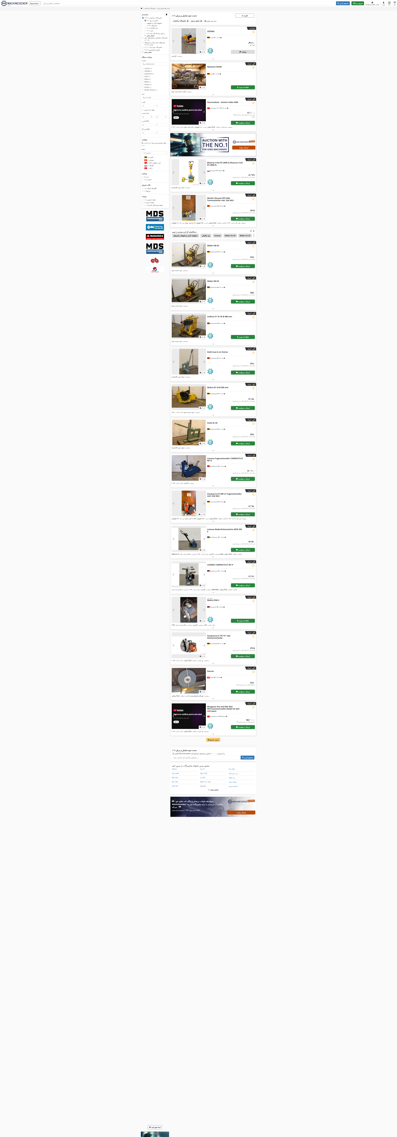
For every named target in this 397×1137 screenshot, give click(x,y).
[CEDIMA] (189, 41)
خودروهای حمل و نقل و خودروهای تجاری (154, 44)
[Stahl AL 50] (189, 432)
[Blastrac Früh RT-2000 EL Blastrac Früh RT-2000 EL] (189, 172)
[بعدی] (204, 41)
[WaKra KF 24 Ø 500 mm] (189, 397)
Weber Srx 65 (230, 235)
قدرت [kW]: (145, 121)
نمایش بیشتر (214, 790)
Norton (147, 87)
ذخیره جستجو (214, 740)
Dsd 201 (175, 786)
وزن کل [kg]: (146, 129)
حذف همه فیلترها (211, 21)
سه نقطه (232, 777)
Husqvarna (149, 74)
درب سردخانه (233, 773)
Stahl (147, 76)
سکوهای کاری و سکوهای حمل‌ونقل (154, 24)
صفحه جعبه (233, 782)
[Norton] (189, 680)
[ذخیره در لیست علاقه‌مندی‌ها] (253, 32)
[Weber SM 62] (189, 255)
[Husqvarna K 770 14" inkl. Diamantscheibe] (189, 645)
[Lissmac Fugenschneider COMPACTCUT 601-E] (189, 468)
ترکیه (149, 168)
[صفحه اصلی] (141, 8)
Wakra (147, 79)
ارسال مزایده (243, 147)
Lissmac (148, 68)
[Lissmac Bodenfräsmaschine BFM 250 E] (189, 539)
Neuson (148, 84)
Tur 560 (232, 769)
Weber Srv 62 (245, 235)
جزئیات (243, 52)
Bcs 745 (175, 782)
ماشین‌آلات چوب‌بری (153, 47)
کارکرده (147, 180)
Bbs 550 (175, 777)
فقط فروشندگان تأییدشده (153, 205)
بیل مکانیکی (152, 28)
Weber (147, 82)
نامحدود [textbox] (147, 153)
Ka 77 (202, 769)
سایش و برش (152, 20)
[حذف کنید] (187, 21)
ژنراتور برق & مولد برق (156, 33)
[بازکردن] (213, 58)
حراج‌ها (147, 191)
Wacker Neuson (150, 90)
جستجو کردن (343, 3)
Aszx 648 (175, 773)
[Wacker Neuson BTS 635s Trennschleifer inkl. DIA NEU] (189, 208)
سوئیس (150, 160)
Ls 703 (202, 777)
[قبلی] (173, 41)
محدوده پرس (233, 786)
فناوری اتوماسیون (152, 50)
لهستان (150, 165)
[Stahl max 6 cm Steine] (189, 361)
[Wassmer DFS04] (189, 76)
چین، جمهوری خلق (154, 163)
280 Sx (174, 769)
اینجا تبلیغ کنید (156, 1127)
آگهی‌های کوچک (150, 188)
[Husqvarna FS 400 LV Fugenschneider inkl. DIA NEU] (189, 503)
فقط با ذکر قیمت (149, 110)
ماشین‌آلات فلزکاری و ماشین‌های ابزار (156, 39)
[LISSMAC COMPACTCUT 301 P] (189, 574)
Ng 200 (203, 786)
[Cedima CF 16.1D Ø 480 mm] (189, 326)
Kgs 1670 (203, 773)
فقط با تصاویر (150, 200)
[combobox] (155, 153)
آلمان (150, 157)
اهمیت (245, 15)
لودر (150, 31)
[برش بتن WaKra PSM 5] (189, 610)
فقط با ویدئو (149, 202)
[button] (395, 3)
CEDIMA (148, 71)
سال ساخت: (145, 113)
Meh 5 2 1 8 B (205, 782)
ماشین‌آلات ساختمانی (153, 18)
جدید (146, 177)
